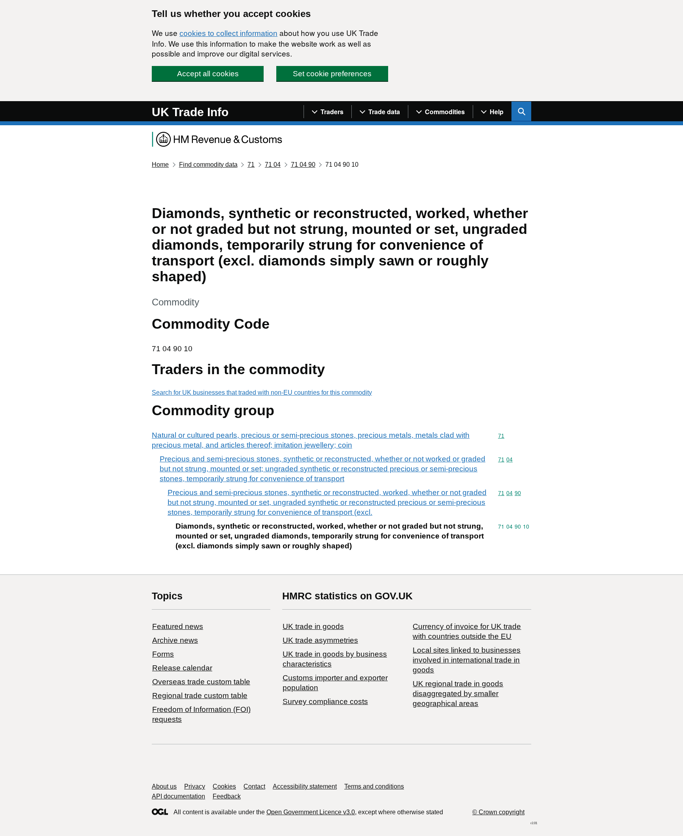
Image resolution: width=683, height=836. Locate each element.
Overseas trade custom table (201, 682)
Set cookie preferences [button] (332, 74)
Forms (163, 654)
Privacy (194, 786)
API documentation (178, 796)
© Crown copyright (498, 812)
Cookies (224, 786)
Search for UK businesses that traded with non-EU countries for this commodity (262, 392)
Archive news (175, 640)
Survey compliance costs (325, 701)
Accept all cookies (208, 74)
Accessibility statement (305, 786)
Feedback (227, 796)
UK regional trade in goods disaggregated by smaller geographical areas (458, 694)
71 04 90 (303, 164)
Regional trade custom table (199, 695)
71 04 (273, 164)
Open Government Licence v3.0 (310, 812)
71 (251, 164)
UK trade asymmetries (320, 640)
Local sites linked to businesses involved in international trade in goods (467, 660)
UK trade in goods (313, 626)
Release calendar (182, 668)
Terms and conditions (374, 786)
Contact (254, 786)
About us (164, 786)
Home (160, 164)
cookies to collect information (228, 33)
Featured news (177, 626)
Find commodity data (208, 164)
